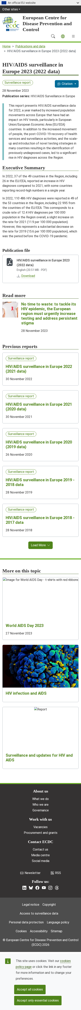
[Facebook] (37, 888)
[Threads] (57, 888)
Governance (40, 810)
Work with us (40, 819)
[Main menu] (73, 36)
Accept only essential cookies (38, 1000)
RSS (58, 873)
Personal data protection (26, 922)
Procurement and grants (40, 833)
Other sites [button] (10, 9)
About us (40, 791)
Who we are (40, 804)
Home (6, 46)
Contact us (40, 849)
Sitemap (56, 931)
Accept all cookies (30, 989)
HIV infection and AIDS (26, 693)
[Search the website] (53, 36)
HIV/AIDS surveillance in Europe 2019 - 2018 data (40, 482)
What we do (40, 799)
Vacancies (40, 827)
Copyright (49, 904)
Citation (67, 84)
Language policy (58, 922)
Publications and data (30, 46)
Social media (40, 861)
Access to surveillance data (39, 913)
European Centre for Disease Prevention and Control (47, 23)
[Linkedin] (24, 888)
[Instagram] (50, 888)
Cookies (21, 931)
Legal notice (30, 904)
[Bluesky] (31, 888)
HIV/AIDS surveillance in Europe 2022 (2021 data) (39, 369)
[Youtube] (44, 888)
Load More (38, 545)
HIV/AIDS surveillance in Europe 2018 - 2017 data (40, 520)
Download (28, 276)
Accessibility (39, 931)
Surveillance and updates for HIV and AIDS (39, 757)
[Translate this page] (62, 36)
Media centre (40, 855)
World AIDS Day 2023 (24, 625)
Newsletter (32, 873)
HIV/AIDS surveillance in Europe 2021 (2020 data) (39, 406)
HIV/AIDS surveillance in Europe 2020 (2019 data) (39, 444)
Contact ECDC (40, 842)
